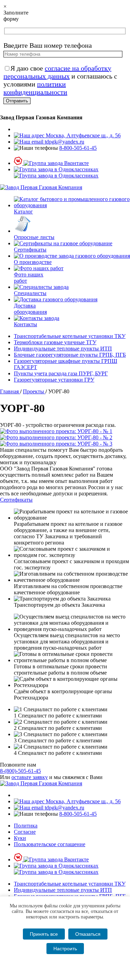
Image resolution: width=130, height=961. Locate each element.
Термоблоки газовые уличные (55, 342)
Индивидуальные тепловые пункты (63, 348)
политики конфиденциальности (35, 88)
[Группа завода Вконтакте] (51, 163)
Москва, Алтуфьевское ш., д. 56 (82, 135)
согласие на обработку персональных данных (57, 72)
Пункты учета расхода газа (61, 373)
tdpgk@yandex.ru (63, 142)
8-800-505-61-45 (78, 148)
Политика (25, 826)
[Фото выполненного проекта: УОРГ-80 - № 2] (65, 437)
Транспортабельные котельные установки (69, 336)
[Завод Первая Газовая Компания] (41, 187)
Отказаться (88, 934)
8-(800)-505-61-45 (20, 771)
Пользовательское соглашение (49, 844)
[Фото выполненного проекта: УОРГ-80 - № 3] (65, 444)
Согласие (25, 832)
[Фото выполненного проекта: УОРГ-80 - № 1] (65, 431)
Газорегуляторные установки (54, 380)
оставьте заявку (29, 777)
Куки (20, 838)
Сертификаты (16, 500)
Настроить (65, 948)
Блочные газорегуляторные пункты (70, 355)
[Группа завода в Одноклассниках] (56, 172)
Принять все (44, 934)
